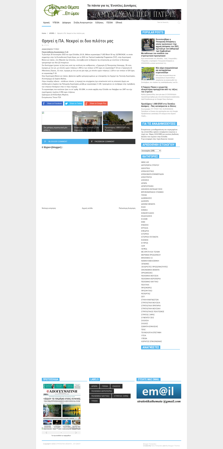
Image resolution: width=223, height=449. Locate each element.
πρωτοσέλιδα (57, 435)
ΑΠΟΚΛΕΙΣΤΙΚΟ (147, 171)
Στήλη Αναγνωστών (83, 22)
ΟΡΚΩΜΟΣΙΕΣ (147, 273)
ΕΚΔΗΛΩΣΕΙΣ (146, 216)
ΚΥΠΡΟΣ (144, 243)
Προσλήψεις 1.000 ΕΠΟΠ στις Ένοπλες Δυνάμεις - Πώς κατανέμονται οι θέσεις (158, 105)
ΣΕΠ (143, 297)
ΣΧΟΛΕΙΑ (145, 321)
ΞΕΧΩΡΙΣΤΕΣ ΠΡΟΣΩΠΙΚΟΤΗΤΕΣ (154, 267)
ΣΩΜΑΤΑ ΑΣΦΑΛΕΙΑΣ (149, 326)
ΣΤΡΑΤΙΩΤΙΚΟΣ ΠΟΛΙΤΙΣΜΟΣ (152, 312)
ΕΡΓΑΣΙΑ (144, 228)
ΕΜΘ (143, 222)
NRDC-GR (145, 162)
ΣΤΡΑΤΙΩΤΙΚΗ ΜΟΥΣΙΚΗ (150, 309)
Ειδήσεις (99, 22)
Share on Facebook (54, 103)
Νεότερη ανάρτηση (49, 208)
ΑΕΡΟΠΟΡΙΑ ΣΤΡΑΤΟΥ (150, 165)
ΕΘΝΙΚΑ (144, 210)
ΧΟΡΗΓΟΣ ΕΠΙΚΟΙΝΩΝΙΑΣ (151, 341)
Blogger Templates (149, 444)
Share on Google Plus (98, 103)
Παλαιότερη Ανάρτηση (127, 208)
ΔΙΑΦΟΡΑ (145, 201)
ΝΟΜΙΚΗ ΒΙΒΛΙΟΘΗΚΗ (150, 261)
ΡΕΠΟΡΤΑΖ (145, 294)
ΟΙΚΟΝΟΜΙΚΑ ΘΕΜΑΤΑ (150, 270)
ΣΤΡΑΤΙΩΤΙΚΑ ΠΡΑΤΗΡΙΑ (151, 306)
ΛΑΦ (143, 246)
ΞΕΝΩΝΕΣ (145, 264)
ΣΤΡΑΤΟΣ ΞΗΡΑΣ (148, 315)
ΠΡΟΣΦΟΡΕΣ (146, 288)
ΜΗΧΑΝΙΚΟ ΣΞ (147, 258)
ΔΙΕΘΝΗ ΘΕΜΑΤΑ (148, 204)
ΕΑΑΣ (143, 207)
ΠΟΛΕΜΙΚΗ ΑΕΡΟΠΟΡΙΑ (151, 279)
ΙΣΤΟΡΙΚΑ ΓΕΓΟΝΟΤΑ (149, 237)
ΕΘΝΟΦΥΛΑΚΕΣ (147, 213)
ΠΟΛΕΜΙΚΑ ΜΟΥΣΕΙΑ (149, 276)
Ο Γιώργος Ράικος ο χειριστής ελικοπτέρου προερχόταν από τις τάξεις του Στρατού (159, 89)
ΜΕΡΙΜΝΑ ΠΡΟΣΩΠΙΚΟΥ (151, 255)
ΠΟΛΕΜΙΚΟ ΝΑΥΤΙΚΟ (149, 282)
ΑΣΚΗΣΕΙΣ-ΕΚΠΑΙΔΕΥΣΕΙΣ (151, 189)
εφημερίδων (67, 435)
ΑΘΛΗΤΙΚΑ (145, 168)
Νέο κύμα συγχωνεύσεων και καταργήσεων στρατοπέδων (167, 70)
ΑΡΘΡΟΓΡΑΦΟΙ (147, 186)
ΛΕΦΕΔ (144, 249)
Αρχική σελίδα (87, 208)
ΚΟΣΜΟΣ (144, 240)
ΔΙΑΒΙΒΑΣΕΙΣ (146, 198)
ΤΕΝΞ (143, 330)
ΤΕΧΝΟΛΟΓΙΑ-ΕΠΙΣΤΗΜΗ (151, 333)
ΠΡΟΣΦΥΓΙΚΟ (146, 291)
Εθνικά (119, 22)
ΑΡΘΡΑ (46, 45)
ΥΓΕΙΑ (143, 335)
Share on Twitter (76, 103)
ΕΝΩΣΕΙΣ (145, 225)
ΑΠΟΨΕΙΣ (145, 180)
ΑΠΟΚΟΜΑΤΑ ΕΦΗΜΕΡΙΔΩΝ (152, 174)
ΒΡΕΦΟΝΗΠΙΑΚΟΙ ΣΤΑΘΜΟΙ (152, 192)
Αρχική (46, 22)
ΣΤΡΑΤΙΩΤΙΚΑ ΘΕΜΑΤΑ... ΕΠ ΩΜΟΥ (68, 444)
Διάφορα (66, 22)
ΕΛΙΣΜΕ (144, 219)
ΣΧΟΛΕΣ (144, 324)
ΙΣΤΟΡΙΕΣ (145, 234)
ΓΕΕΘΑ (109, 22)
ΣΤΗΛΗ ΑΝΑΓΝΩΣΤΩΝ (149, 300)
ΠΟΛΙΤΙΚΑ (145, 285)
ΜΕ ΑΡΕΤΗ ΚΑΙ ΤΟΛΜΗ (150, 252)
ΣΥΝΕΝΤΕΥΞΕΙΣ (147, 318)
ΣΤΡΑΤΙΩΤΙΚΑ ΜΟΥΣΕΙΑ (150, 303)
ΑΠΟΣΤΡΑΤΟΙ (146, 177)
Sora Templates (156, 446)
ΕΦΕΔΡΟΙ (145, 231)
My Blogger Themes (173, 446)
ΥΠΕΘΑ (56, 22)
